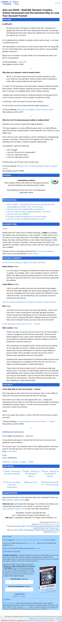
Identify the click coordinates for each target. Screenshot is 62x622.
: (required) (19, 586)
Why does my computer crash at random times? (35, 110)
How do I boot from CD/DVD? (18, 214)
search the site (30, 543)
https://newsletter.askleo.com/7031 (49, 524)
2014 (58, 522)
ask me (37, 548)
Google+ (23, 462)
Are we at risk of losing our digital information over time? (28, 212)
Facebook (6, 462)
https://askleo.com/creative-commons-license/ (39, 620)
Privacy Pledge (20, 596)
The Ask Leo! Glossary (45, 251)
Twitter (31, 462)
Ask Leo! (25, 607)
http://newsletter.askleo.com (13, 509)
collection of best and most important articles (29, 540)
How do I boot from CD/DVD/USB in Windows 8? (25, 209)
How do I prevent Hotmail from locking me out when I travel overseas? (29, 302)
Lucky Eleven (12, 451)
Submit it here (32, 254)
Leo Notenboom (10, 603)
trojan (4, 229)
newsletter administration (15, 500)
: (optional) (19, 579)
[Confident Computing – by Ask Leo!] (10, 3)
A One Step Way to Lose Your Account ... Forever (21, 324)
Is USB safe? (22, 62)
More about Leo (53, 609)
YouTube (15, 462)
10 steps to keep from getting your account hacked (26, 216)
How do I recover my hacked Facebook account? (26, 219)
